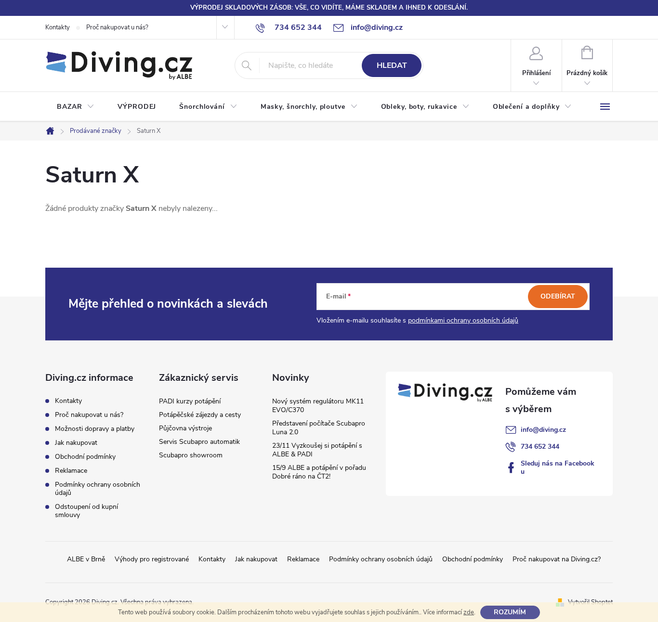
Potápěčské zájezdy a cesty (200, 414)
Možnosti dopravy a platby (94, 428)
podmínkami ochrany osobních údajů (463, 320)
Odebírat (557, 296)
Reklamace (71, 470)
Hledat (392, 65)
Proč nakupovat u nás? (117, 27)
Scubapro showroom (191, 455)
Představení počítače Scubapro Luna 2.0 (318, 428)
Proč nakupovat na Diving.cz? (557, 559)
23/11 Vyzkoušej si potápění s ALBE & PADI (317, 450)
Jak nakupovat (76, 442)
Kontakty (57, 27)
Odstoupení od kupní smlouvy (86, 510)
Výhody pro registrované (152, 559)
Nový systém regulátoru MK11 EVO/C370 (318, 406)
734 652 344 (540, 446)
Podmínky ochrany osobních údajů (97, 488)
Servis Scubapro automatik (199, 441)
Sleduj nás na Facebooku (557, 467)
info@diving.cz (543, 429)
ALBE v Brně (86, 559)
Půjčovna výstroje (185, 428)
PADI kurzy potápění (190, 401)
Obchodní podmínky (85, 456)
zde (468, 612)
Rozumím (510, 612)
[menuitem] (75, 107)
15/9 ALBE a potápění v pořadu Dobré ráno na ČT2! (319, 472)
